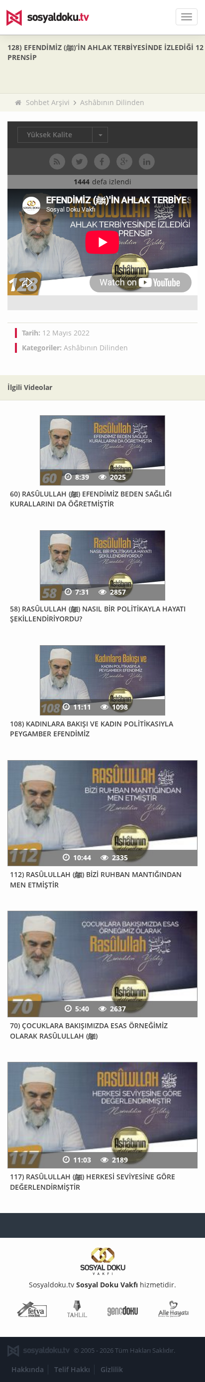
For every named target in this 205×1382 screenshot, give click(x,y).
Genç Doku (122, 1311)
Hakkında (27, 1369)
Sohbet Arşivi (48, 102)
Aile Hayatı (173, 1311)
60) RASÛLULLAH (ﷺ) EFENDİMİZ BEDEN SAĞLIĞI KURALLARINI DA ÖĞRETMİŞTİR (91, 499)
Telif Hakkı (72, 1369)
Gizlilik (112, 1369)
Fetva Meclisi (32, 1311)
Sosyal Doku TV (54, 17)
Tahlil (77, 1311)
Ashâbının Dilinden (112, 102)
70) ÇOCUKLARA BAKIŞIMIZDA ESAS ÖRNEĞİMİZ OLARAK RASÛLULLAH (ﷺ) (89, 1031)
